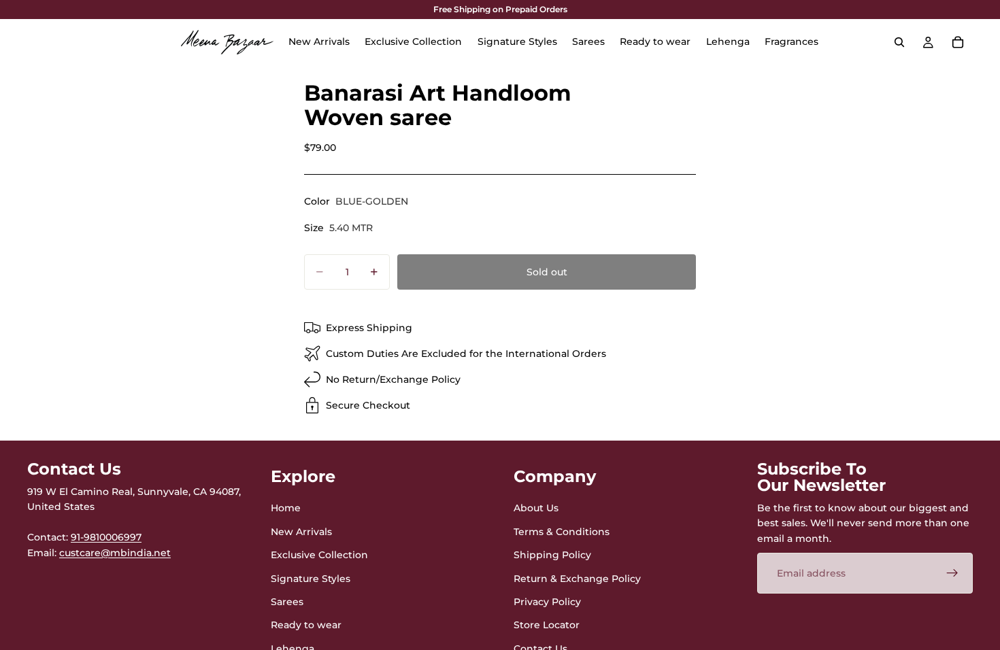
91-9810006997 (106, 537)
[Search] (899, 42)
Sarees (287, 602)
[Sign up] (952, 573)
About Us (536, 508)
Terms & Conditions (562, 532)
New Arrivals (301, 532)
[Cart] (958, 42)
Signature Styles (310, 578)
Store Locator (547, 625)
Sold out (547, 272)
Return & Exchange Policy (577, 578)
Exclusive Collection (319, 555)
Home (286, 508)
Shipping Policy (552, 555)
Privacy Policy (547, 602)
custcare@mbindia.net (115, 552)
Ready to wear (306, 625)
